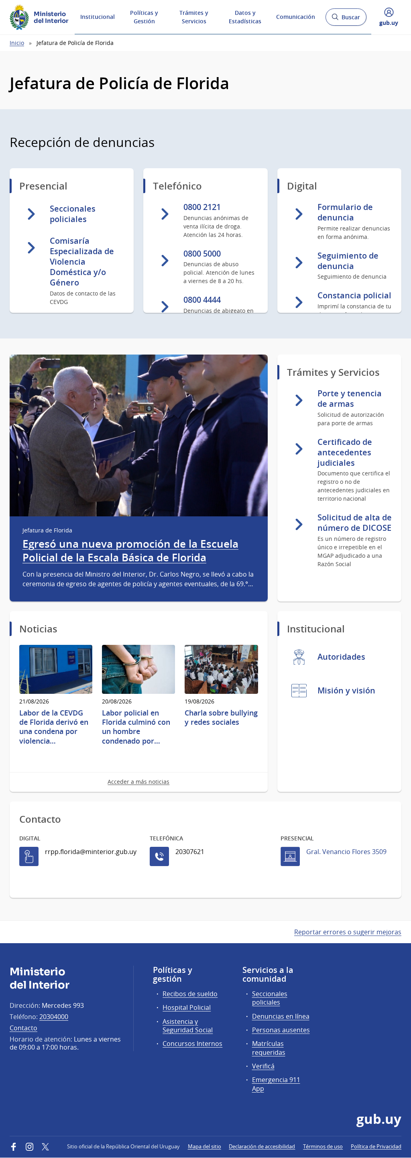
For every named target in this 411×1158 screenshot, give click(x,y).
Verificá (263, 1066)
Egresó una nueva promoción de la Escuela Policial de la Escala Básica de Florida (130, 551)
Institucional (97, 16)
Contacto (23, 1027)
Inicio (17, 43)
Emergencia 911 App (276, 1084)
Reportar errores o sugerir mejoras (347, 932)
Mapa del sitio (204, 1146)
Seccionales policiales (269, 998)
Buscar (346, 19)
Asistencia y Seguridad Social (188, 1025)
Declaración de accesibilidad (262, 1146)
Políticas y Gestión (144, 17)
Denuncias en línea (280, 1016)
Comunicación (295, 16)
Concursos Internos (192, 1043)
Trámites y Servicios (193, 17)
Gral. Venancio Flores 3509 (346, 851)
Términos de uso (323, 1146)
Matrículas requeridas (268, 1047)
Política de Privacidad (376, 1146)
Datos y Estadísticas (245, 17)
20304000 (53, 1016)
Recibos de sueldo (190, 993)
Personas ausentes (281, 1029)
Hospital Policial (187, 1007)
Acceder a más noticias (138, 781)
